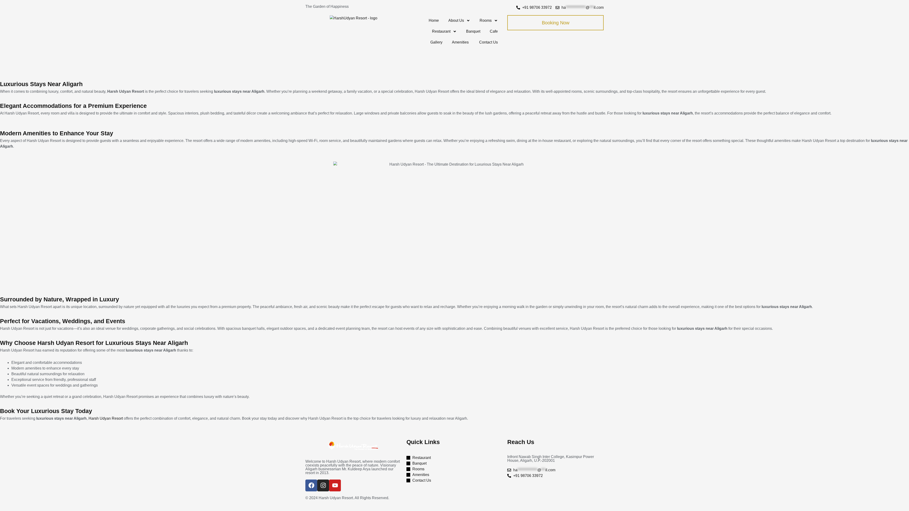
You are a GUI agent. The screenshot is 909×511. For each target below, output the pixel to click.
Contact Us (488, 42)
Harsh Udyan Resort (106, 418)
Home (434, 20)
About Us (456, 20)
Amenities (461, 42)
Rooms (486, 20)
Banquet (473, 31)
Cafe (494, 31)
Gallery (436, 42)
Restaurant (441, 31)
